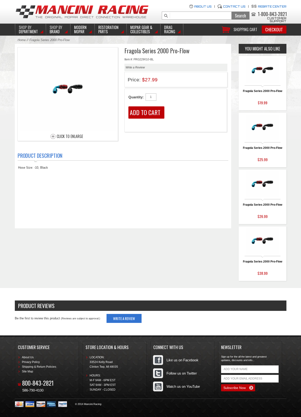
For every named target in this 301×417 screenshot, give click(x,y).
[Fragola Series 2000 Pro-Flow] (68, 130)
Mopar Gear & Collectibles (141, 29)
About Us (203, 6)
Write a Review (135, 67)
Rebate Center (272, 6)
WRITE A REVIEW (124, 318)
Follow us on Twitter (181, 373)
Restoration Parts (108, 29)
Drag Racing (169, 29)
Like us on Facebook (182, 360)
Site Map (27, 371)
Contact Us (234, 6)
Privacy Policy (31, 362)
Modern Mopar (80, 29)
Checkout (274, 29)
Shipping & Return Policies (39, 366)
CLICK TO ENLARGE (70, 136)
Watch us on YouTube (183, 386)
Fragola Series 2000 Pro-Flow (262, 91)
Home (22, 40)
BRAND (56, 29)
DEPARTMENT (28, 29)
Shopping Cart (245, 29)
